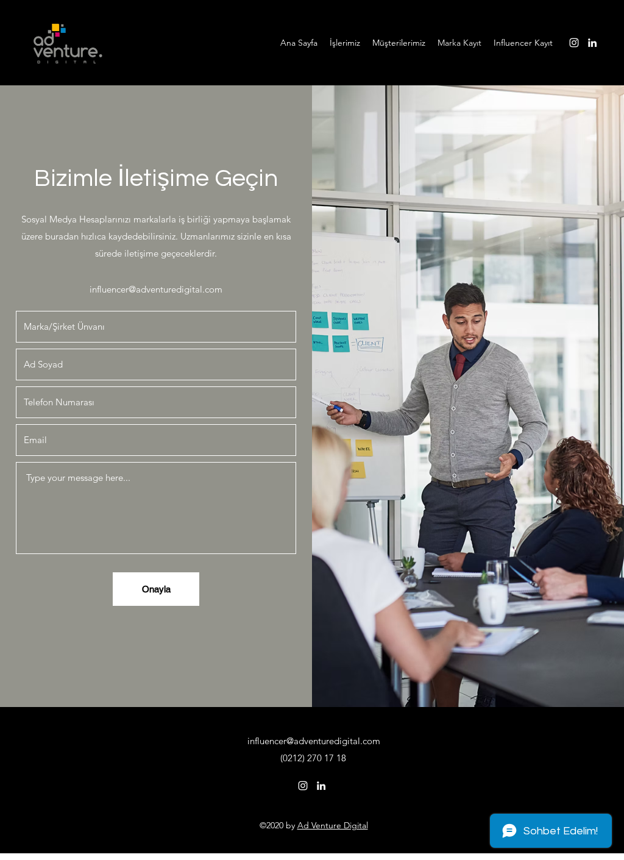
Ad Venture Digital (332, 825)
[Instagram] (574, 43)
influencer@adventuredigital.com (156, 289)
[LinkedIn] (592, 43)
